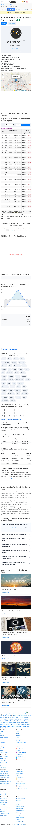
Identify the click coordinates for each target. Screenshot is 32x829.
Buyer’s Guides (20, 808)
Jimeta (1, 728)
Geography (3, 758)
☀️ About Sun (19, 777)
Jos (9, 369)
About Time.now (20, 817)
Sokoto (4, 369)
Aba (10, 365)
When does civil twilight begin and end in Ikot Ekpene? (14, 545)
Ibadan (16, 358)
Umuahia (17, 390)
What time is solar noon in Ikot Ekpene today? (13, 539)
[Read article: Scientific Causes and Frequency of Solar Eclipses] (16, 669)
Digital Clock (3, 802)
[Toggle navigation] (30, 2)
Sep (12, 230)
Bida (24, 386)
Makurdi (4, 390)
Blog (17, 812)
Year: (14, 124)
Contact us (18, 819)
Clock (17, 731)
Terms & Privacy (20, 821)
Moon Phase (3, 815)
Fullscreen (16, 48)
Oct (17, 230)
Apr (16, 228)
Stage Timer (19, 741)
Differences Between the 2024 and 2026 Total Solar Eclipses (14, 701)
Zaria (14, 369)
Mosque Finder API (21, 788)
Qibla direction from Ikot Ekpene (20, 478)
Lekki (18, 386)
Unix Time (3, 787)
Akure (16, 372)
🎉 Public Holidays (20, 759)
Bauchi (23, 372)
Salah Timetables (20, 783)
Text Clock (3, 804)
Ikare (3, 383)
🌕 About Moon (20, 779)
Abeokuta (9, 372)
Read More (5, 592)
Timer (17, 737)
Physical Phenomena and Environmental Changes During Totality (14, 633)
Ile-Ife (17, 376)
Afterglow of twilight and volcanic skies (14, 611)
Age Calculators (4, 773)
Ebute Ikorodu (19, 379)
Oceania (2, 741)
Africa (1, 731)
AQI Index (18, 800)
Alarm (17, 733)
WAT (23, 40)
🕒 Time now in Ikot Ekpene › (9, 349)
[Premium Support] (23, 1)
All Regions (3, 747)
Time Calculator (4, 771)
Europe (2, 735)
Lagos (3, 358)
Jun (25, 228)
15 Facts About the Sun (9, 656)
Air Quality (3, 767)
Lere (24, 397)
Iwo (28, 726)
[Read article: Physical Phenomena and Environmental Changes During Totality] (16, 624)
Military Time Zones (21, 742)
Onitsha (4, 365)
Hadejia (13, 400)
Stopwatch (18, 735)
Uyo (14, 383)
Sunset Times (19, 773)
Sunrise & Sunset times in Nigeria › (11, 419)
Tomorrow (12, 23)
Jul (29, 228)
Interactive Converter (5, 781)
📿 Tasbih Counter (20, 787)
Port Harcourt (5, 362)
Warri (27, 369)
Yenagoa (23, 724)
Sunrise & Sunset (4, 813)
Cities (1, 750)
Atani (6, 728)
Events (2, 791)
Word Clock (3, 806)
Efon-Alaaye (19, 726)
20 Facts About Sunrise (9, 589)
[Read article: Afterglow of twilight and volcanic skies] (16, 602)
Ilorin (24, 365)
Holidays (18, 750)
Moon (1, 764)
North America (4, 737)
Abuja (22, 358)
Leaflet (16, 90)
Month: (3, 124)
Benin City (21, 362)
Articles (18, 804)
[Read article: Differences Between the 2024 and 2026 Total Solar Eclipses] (16, 692)
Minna (12, 386)
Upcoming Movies (5, 793)
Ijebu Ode (24, 393)
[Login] (25, 1)
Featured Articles (20, 806)
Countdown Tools (4, 777)
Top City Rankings (4, 752)
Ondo (11, 390)
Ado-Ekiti (20, 383)
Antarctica (2, 742)
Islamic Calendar (21, 752)
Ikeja (8, 726)
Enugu (20, 369)
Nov (21, 230)
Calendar (18, 747)
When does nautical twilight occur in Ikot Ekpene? (14, 551)
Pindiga (18, 397)
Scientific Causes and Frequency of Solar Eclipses (14, 678)
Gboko (25, 390)
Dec (26, 230)
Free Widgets (3, 798)
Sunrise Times (19, 771)
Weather (2, 765)
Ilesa (4, 726)
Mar (11, 228)
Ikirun (3, 393)
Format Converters (5, 785)
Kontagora (11, 393)
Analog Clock (3, 800)
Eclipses (18, 775)
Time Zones (3, 760)
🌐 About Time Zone (21, 758)
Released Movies (4, 794)
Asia (1, 733)
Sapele (13, 726)
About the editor (20, 810)
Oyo (3, 372)
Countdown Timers (5, 775)
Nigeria (5, 4)
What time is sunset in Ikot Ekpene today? (14, 534)
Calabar (11, 379)
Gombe (24, 376)
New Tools (18, 814)
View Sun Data (25, 124)
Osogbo (11, 376)
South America (4, 739)
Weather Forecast (20, 798)
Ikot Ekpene (12, 4)
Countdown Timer (4, 808)
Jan (2, 228)
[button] (16, 80)
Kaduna (14, 362)
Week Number (19, 754)
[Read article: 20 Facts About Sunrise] (16, 580)
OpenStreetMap (22, 90)
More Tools (19, 815)
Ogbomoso (5, 386)
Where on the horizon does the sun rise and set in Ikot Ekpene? (13, 563)
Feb (7, 228)
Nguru (11, 397)
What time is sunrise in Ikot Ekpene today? (15, 524)
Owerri (4, 379)
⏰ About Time (19, 756)
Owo (18, 393)
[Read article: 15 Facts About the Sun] (16, 647)
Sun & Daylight (4, 756)
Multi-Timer (19, 739)
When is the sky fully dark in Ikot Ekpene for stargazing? (14, 557)
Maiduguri (17, 365)
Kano (9, 358)
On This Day (20, 748)
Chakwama (5, 400)
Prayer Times (3, 762)
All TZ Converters (4, 783)
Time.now (4, 2)
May (21, 228)
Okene (27, 379)
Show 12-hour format (16, 51)
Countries (2, 748)
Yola (9, 383)
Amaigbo (4, 397)
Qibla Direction (20, 785)
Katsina (4, 376)
